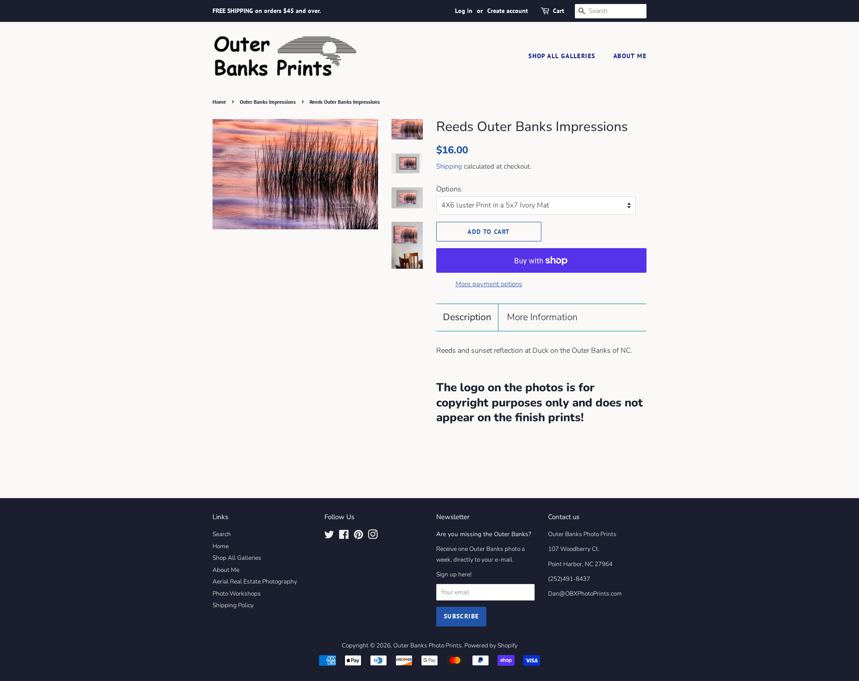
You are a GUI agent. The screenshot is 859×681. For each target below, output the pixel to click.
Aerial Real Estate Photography (255, 581)
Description (467, 317)
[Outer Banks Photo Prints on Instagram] (373, 536)
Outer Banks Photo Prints (427, 645)
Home (219, 101)
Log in (463, 11)
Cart (558, 11)
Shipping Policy (233, 605)
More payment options (488, 283)
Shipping (449, 166)
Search (222, 534)
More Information (542, 317)
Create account (507, 11)
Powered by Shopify (491, 645)
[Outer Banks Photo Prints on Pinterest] (358, 536)
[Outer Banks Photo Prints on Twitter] (329, 536)
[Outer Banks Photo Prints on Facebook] (344, 536)
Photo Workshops (237, 593)
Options (448, 189)
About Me (629, 56)
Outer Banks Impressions (268, 101)
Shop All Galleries (561, 56)
